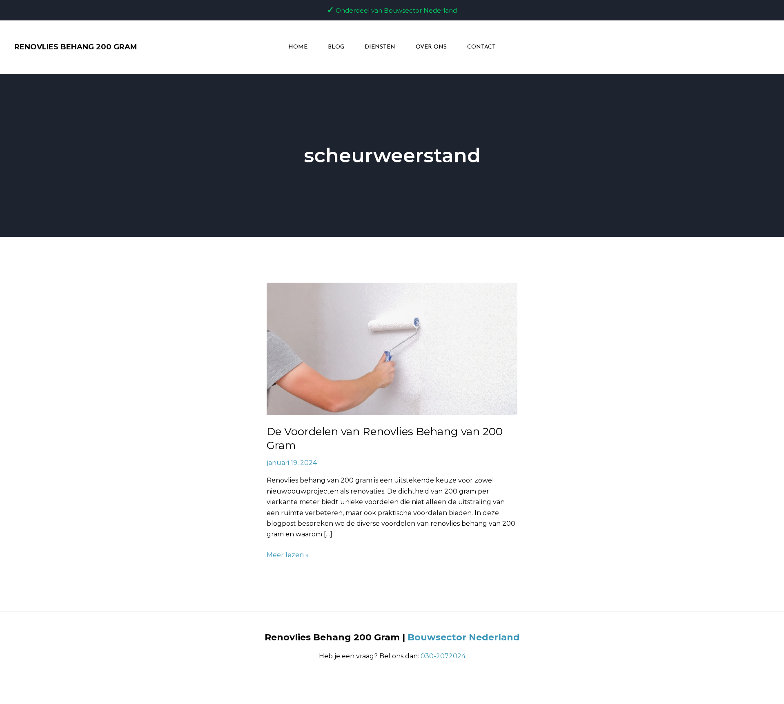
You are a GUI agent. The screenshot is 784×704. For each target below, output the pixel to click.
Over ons (431, 47)
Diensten (380, 47)
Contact (481, 47)
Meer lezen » (288, 554)
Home (297, 47)
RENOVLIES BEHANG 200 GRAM (75, 46)
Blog (336, 47)
